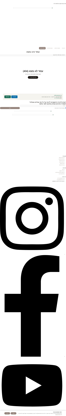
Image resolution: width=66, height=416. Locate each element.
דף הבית (63, 48)
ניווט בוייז (14, 96)
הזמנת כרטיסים (57, 48)
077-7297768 (56, 98)
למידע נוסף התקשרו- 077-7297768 (60, 3)
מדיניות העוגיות (57, 414)
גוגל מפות (7, 96)
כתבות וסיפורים (49, 48)
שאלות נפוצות (42, 48)
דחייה (7, 413)
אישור (13, 413)
